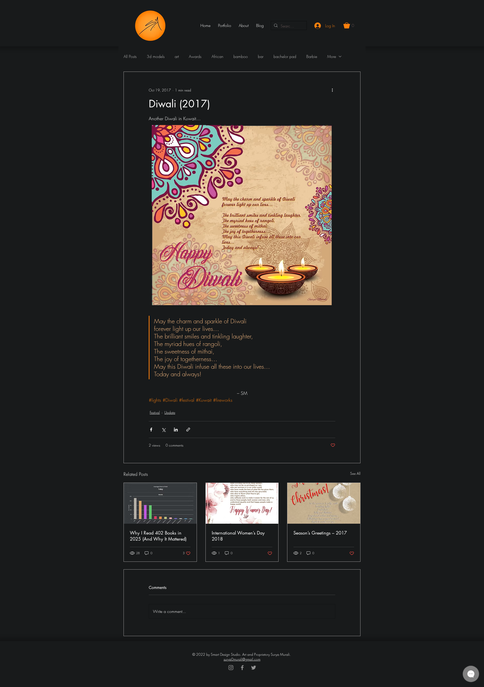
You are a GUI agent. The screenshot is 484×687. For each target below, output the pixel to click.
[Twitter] (253, 667)
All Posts (130, 56)
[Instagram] (231, 667)
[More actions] (332, 90)
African (217, 56)
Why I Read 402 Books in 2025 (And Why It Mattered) (158, 536)
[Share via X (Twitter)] (163, 429)
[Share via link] (188, 429)
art (177, 56)
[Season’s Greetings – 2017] (323, 503)
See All (355, 473)
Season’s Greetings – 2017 (320, 533)
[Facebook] (242, 667)
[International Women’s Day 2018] (242, 503)
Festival (155, 412)
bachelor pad (285, 56)
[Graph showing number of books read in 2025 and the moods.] (160, 503)
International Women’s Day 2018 (238, 536)
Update (169, 412)
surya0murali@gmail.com (242, 659)
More (331, 56)
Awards (195, 56)
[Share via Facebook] (151, 429)
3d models (156, 56)
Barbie (311, 56)
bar (260, 56)
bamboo (240, 56)
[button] (348, 25)
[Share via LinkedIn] (175, 429)
